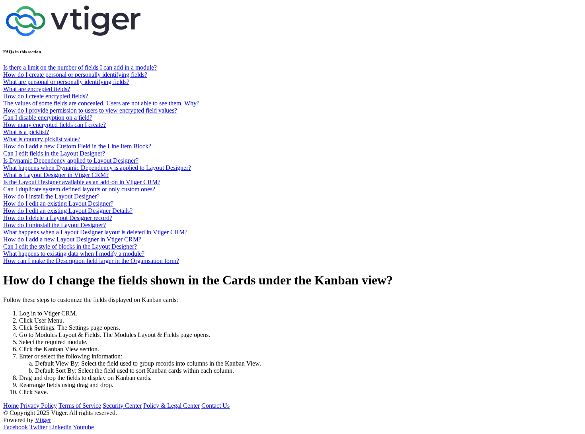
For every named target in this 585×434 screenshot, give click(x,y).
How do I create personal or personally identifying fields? (75, 74)
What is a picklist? (26, 131)
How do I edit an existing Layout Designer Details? (68, 210)
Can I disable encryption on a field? (47, 117)
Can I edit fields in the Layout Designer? (54, 153)
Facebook (15, 427)
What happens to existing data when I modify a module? (73, 253)
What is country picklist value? (41, 139)
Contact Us (215, 405)
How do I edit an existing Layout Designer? (58, 203)
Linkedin (60, 427)
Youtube (83, 427)
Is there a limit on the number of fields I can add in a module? (80, 67)
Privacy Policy (38, 405)
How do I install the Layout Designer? (51, 196)
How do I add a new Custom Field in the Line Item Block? (77, 146)
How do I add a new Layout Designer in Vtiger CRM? (72, 239)
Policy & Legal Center (171, 405)
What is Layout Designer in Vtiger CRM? (56, 174)
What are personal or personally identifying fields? (66, 81)
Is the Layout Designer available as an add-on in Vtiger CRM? (81, 182)
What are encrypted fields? (36, 89)
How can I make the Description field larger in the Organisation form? (91, 260)
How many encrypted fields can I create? (54, 124)
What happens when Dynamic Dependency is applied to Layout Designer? (97, 167)
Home (11, 405)
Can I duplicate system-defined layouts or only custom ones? (79, 189)
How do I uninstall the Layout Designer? (54, 225)
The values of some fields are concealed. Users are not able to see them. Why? (101, 103)
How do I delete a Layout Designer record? (57, 217)
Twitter (38, 427)
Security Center (122, 405)
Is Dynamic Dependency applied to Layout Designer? (70, 160)
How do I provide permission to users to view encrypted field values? (90, 110)
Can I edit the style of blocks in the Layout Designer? (70, 246)
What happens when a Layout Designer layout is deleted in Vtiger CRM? (95, 232)
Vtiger (43, 419)
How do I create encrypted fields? (45, 96)
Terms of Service (79, 405)
